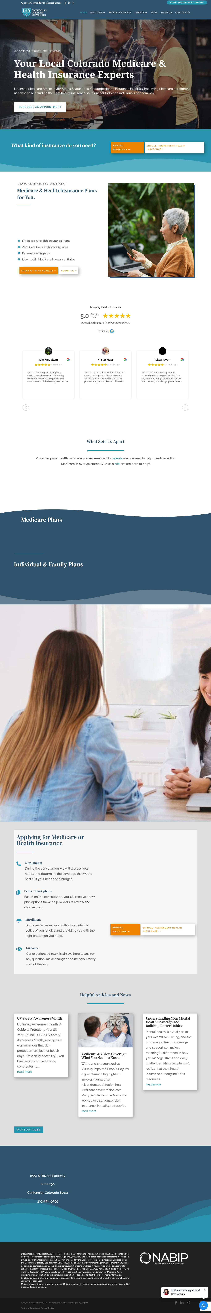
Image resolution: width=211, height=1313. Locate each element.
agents (117, 458)
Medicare (96, 12)
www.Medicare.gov (30, 1272)
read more (24, 1072)
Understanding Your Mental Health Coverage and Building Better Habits (168, 1022)
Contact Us (182, 12)
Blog (154, 12)
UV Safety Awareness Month (39, 1018)
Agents (139, 12)
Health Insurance (120, 12)
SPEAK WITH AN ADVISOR (37, 271)
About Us (166, 12)
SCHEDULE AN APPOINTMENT (40, 106)
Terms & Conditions (30, 1308)
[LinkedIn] (69, 3)
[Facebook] (66, 3)
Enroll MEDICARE (120, 147)
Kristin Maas (48, 359)
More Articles (28, 1129)
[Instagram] (73, 3)
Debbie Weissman (162, 359)
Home (83, 12)
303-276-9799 (31, 3)
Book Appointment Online (186, 2)
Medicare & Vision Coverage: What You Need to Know (104, 1055)
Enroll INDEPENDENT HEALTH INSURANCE (166, 147)
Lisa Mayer (105, 359)
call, (117, 464)
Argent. (85, 1303)
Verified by (103, 331)
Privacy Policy (47, 1308)
